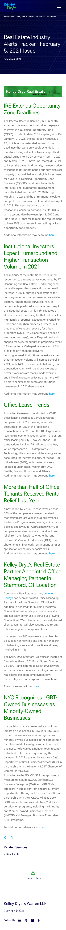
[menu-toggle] (58, 6)
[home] (10, 6)
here (52, 235)
